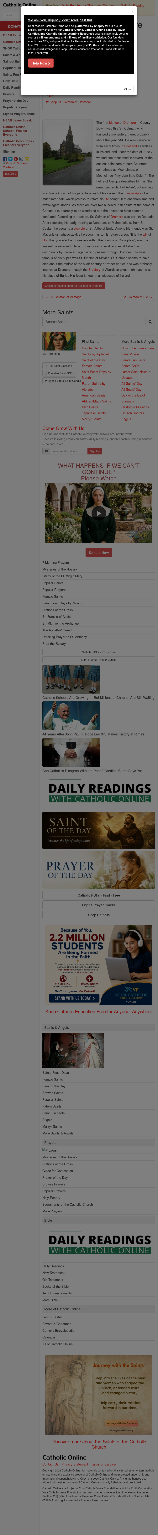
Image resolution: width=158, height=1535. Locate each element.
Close (127, 89)
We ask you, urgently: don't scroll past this (60, 19)
